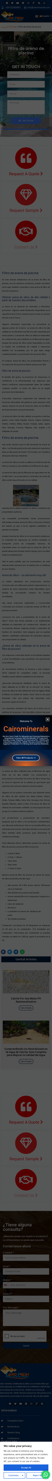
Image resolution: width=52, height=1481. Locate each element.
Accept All (26, 1467)
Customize (13, 1475)
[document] (26, 740)
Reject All (37, 1475)
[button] (47, 719)
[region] (26, 1461)
